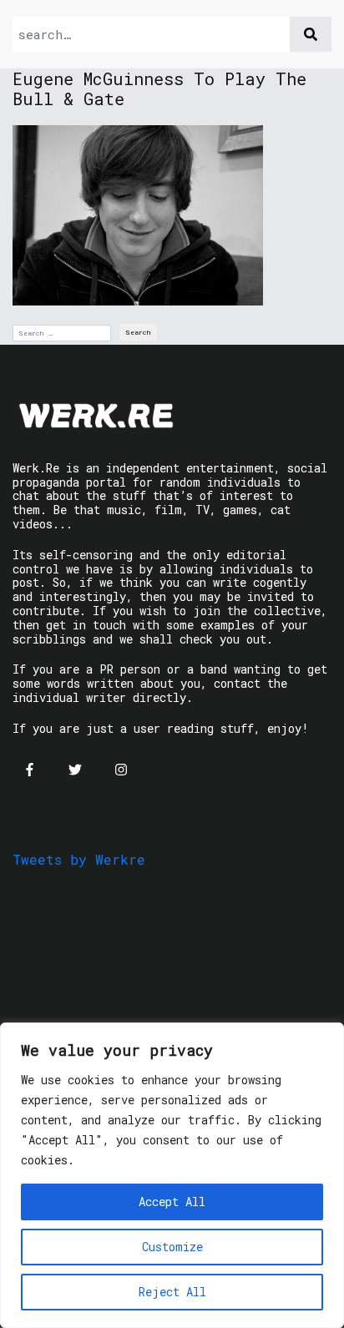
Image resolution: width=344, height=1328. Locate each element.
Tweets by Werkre (79, 859)
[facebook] (29, 769)
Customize (172, 1247)
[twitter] (75, 769)
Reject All (172, 1292)
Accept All (172, 1201)
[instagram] (121, 769)
